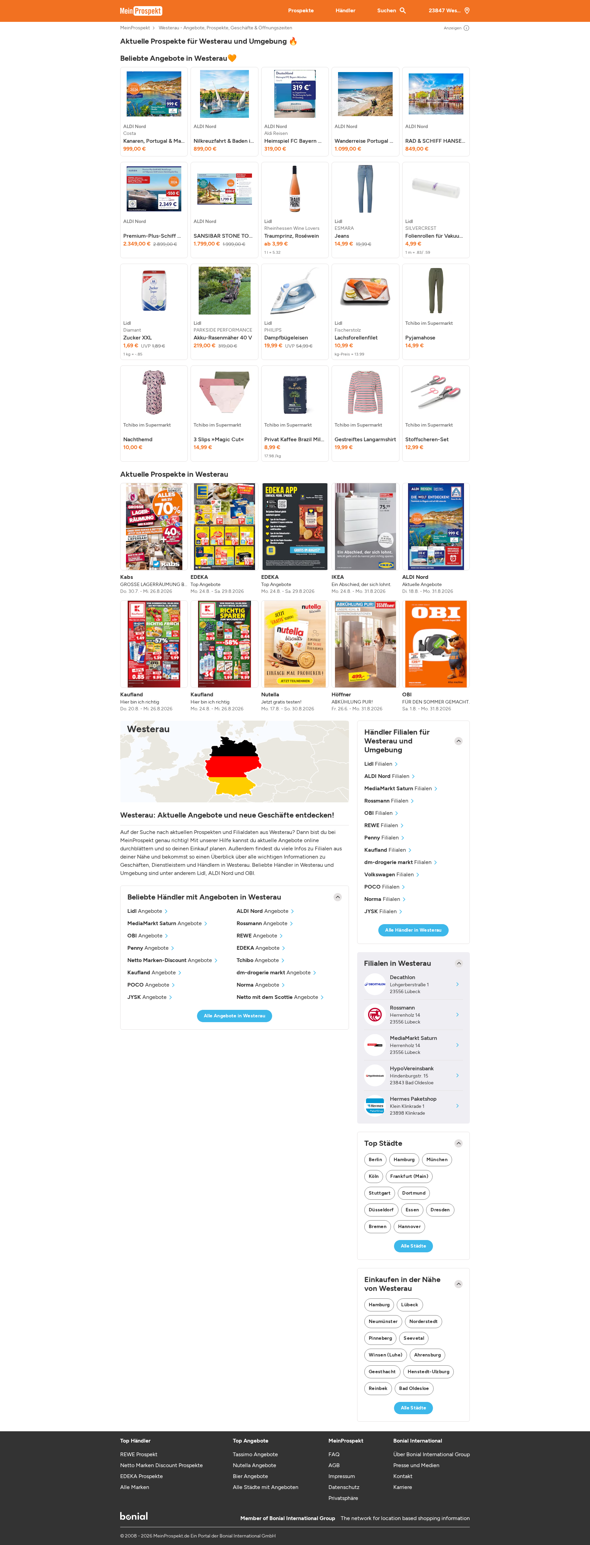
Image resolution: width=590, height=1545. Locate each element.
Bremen (378, 1226)
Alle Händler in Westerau (413, 930)
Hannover (409, 1226)
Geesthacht (382, 1372)
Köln (374, 1176)
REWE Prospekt (138, 1454)
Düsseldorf (381, 1210)
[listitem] (154, 111)
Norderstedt (423, 1321)
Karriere (402, 1487)
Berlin (375, 1160)
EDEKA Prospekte (141, 1476)
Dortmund (413, 1193)
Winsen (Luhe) (386, 1355)
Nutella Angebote (254, 1465)
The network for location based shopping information (405, 1518)
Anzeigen (453, 28)
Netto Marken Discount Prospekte (161, 1465)
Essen (412, 1210)
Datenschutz (344, 1487)
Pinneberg (380, 1338)
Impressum (341, 1476)
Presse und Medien (416, 1465)
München (437, 1160)
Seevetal (414, 1338)
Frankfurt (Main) (409, 1176)
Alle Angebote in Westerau (234, 1016)
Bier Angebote (250, 1476)
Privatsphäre (343, 1498)
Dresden (440, 1210)
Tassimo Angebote (255, 1454)
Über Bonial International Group (431, 1454)
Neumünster (383, 1321)
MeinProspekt (135, 28)
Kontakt (402, 1476)
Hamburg (404, 1160)
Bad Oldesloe (414, 1388)
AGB (334, 1465)
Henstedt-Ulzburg (429, 1372)
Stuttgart (380, 1193)
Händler (345, 10)
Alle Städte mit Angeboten (265, 1487)
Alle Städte (413, 1246)
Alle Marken (134, 1487)
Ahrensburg (427, 1355)
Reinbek (378, 1388)
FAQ (333, 1454)
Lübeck (409, 1305)
